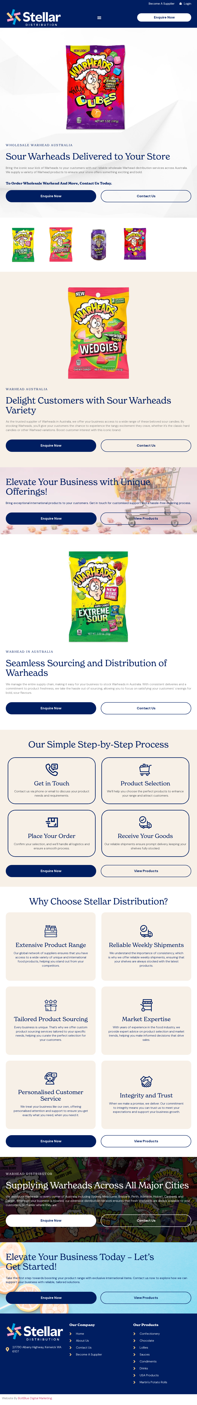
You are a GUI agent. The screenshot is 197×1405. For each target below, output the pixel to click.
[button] (99, 17)
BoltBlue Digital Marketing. (35, 1398)
